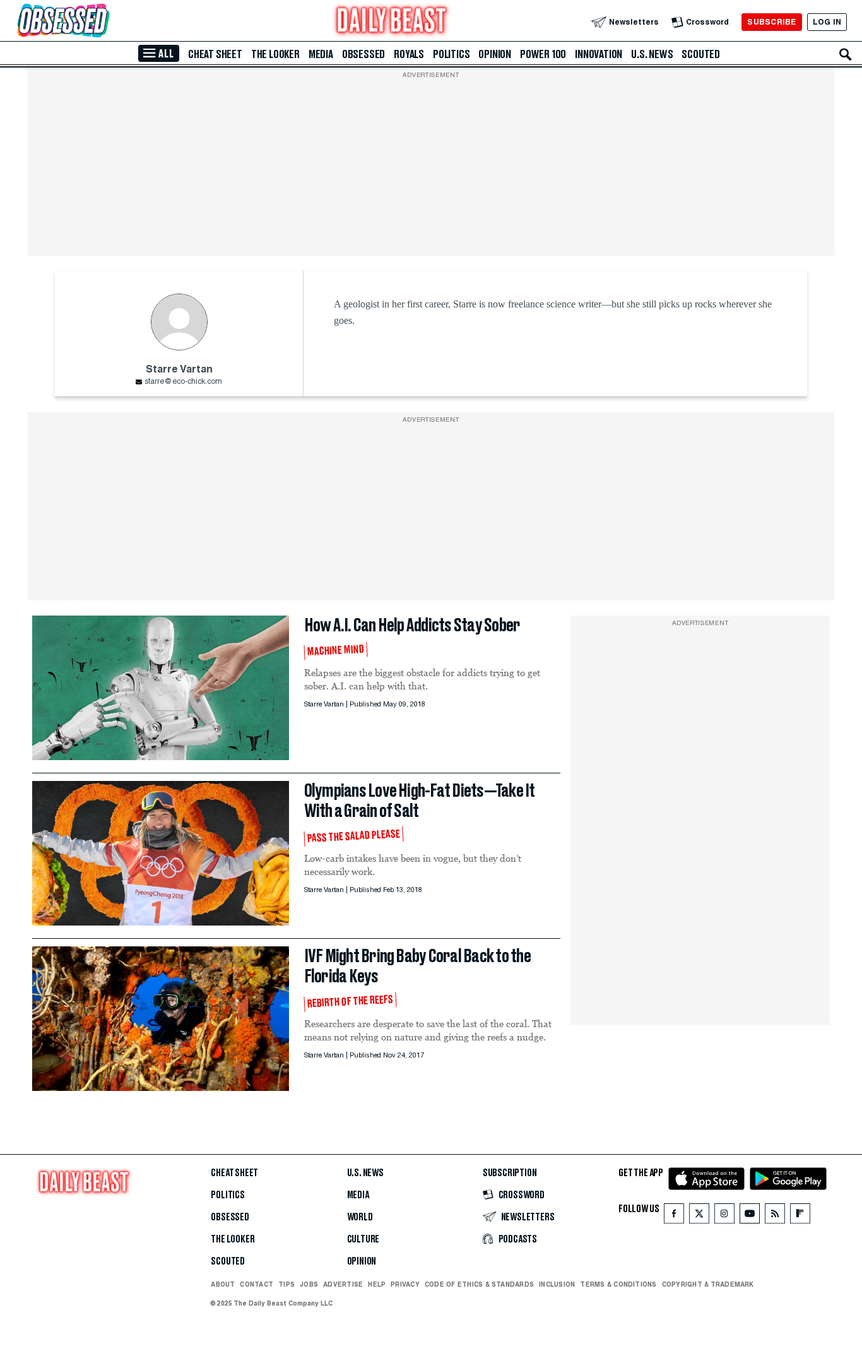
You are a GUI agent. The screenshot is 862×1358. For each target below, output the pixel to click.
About (223, 1284)
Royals (409, 54)
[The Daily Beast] (392, 22)
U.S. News (652, 54)
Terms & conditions (618, 1284)
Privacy (405, 1284)
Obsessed (363, 54)
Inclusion (557, 1284)
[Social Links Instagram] (724, 1216)
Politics (451, 54)
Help (377, 1284)
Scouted (701, 54)
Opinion (494, 54)
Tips (286, 1284)
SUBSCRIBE (771, 22)
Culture (363, 1239)
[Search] (845, 54)
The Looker (275, 54)
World (360, 1217)
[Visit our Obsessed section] (103, 22)
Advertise (343, 1284)
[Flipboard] (800, 1216)
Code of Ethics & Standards (479, 1284)
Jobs (309, 1284)
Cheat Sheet (215, 54)
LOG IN (827, 22)
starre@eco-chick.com (183, 382)
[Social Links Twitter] (699, 1216)
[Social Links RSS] (775, 1216)
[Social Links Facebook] (674, 1216)
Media (321, 54)
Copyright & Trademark (708, 1284)
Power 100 (543, 54)
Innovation (598, 54)
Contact (256, 1284)
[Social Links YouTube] (750, 1216)
